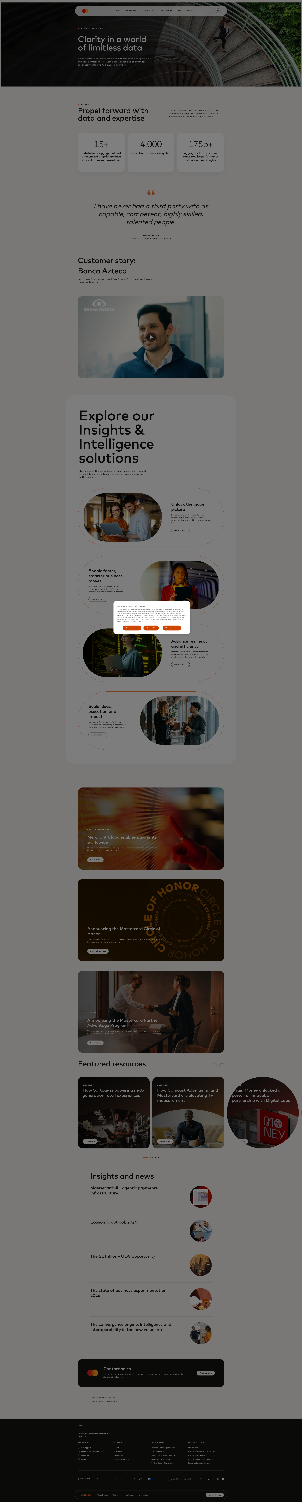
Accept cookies (132, 628)
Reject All (151, 628)
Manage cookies (171, 628)
